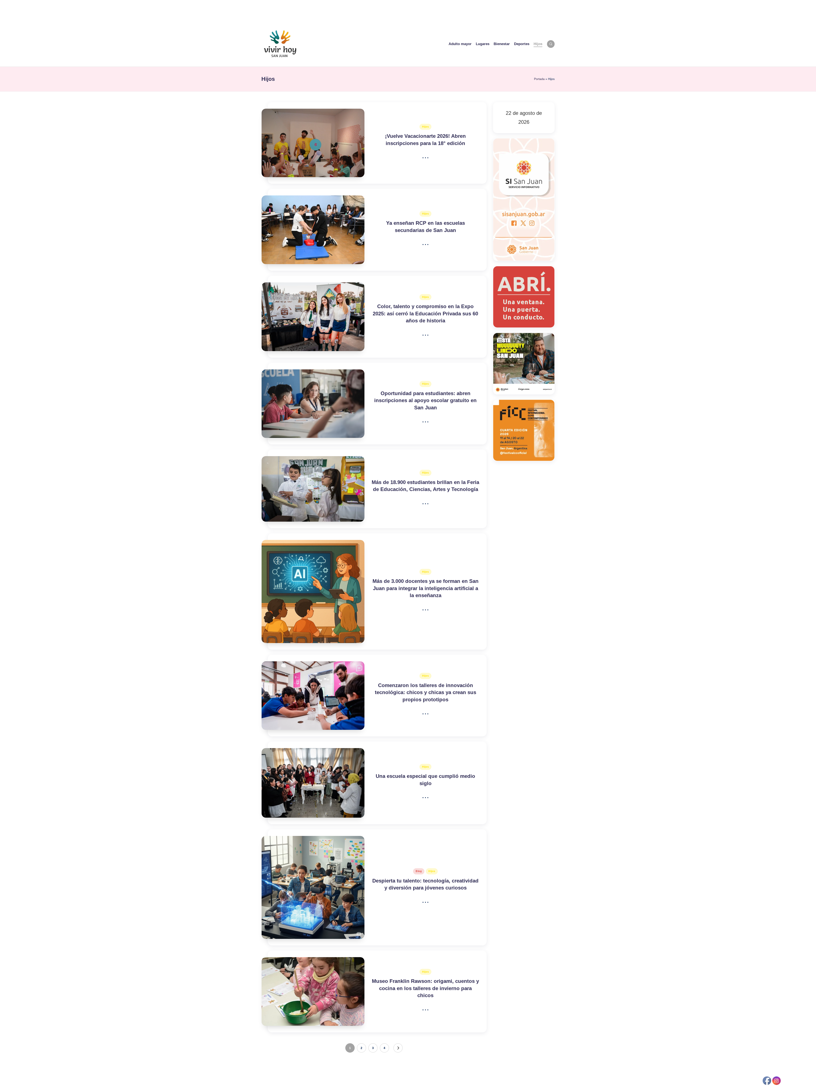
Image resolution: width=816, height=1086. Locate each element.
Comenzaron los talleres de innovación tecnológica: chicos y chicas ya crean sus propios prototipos (425, 692)
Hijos (425, 126)
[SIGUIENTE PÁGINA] (398, 1048)
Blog (419, 871)
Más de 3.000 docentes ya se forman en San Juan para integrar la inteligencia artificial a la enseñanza (426, 588)
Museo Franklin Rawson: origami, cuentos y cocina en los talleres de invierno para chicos (425, 988)
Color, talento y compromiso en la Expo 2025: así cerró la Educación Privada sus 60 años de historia (425, 313)
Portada (539, 79)
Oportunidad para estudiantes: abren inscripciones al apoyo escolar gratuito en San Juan (425, 400)
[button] (398, 1048)
